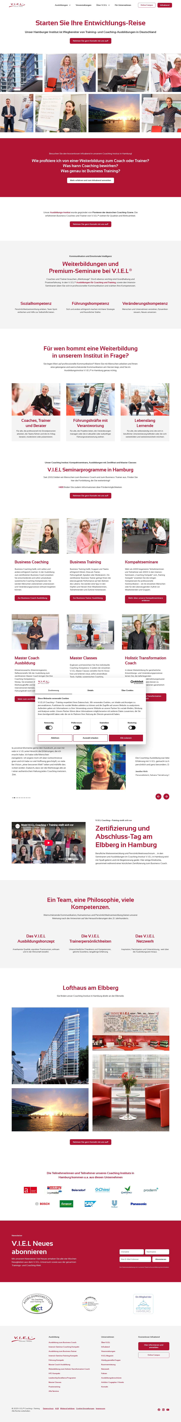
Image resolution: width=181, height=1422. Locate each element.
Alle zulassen (126, 738)
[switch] (76, 728)
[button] (63, 5)
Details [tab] (91, 690)
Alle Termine (54, 1391)
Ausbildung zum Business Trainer (62, 1351)
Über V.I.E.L (105, 1342)
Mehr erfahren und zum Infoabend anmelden (90, 180)
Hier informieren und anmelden (153, 1346)
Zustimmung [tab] (53, 690)
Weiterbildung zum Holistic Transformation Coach (69, 1369)
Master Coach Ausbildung (59, 1365)
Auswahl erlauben (90, 738)
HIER (61, 487)
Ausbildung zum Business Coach (62, 1342)
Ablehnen (55, 738)
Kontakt (104, 1387)
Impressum (100, 1408)
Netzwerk (105, 1369)
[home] (17, 5)
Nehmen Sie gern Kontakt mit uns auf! (90, 41)
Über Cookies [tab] (127, 690)
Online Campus (147, 5)
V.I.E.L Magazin (107, 1356)
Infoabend (164, 5)
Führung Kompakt (56, 1360)
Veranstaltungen (83, 5)
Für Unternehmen (123, 5)
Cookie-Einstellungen (85, 1408)
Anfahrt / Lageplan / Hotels (112, 1382)
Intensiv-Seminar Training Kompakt (63, 1356)
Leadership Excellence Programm (62, 1378)
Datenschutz (48, 1408)
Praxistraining (54, 1387)
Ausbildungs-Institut (60, 212)
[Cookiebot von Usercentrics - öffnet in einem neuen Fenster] (132, 682)
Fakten (104, 1373)
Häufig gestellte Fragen (111, 1360)
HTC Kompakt (54, 1373)
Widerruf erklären (67, 1408)
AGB (57, 1408)
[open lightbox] (50, 1045)
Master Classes (55, 1382)
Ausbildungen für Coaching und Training (96, 282)
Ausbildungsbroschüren (111, 1378)
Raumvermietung (108, 1365)
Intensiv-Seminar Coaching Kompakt (64, 1347)
